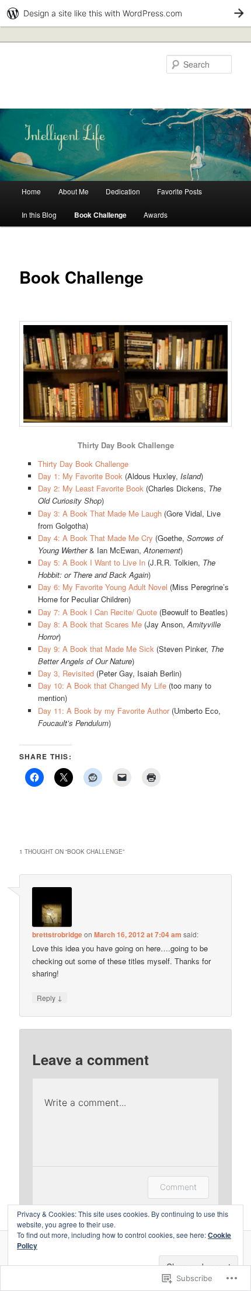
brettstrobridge (57, 934)
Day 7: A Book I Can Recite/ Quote (97, 611)
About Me (73, 191)
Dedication (123, 191)
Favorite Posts (179, 191)
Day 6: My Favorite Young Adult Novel (104, 586)
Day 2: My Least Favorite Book (91, 488)
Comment (178, 1187)
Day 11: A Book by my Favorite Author (103, 710)
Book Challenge (100, 215)
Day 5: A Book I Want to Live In (91, 562)
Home (31, 191)
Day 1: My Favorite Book (80, 475)
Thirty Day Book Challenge (83, 463)
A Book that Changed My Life (115, 685)
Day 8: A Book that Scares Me (90, 624)
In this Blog (39, 214)
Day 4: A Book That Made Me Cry (95, 537)
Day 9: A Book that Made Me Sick (96, 648)
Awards (156, 214)
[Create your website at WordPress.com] (125, 13)
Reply (49, 997)
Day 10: (51, 685)
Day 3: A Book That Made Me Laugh (100, 513)
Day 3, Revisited (66, 673)
